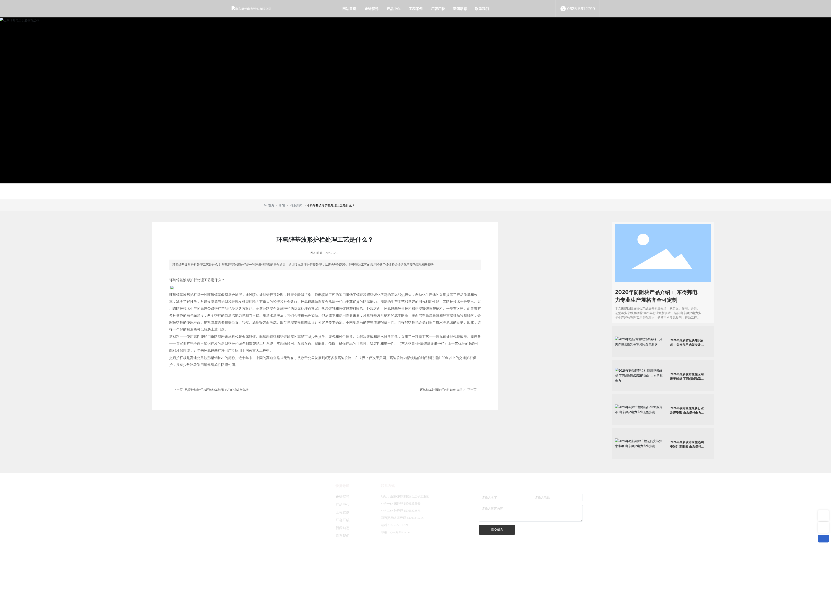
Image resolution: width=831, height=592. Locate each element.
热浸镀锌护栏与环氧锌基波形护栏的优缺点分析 (216, 389)
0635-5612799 (581, 8)
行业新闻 (296, 205)
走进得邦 (342, 497)
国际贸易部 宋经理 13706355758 (402, 518)
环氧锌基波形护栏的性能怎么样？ (442, 389)
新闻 (282, 205)
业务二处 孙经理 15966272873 (400, 510)
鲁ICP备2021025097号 (444, 579)
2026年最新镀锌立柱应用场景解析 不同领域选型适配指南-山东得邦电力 (687, 379)
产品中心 (342, 504)
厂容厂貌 (342, 520)
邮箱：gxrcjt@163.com (396, 532)
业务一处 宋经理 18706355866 (400, 503)
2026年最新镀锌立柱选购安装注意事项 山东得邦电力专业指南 (687, 447)
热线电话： (251, 553)
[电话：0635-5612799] (823, 527)
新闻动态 (342, 528)
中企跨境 (390, 578)
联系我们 (342, 535)
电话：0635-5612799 (394, 525)
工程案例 (342, 512)
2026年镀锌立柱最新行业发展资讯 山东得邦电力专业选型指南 (687, 413)
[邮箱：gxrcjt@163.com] (823, 515)
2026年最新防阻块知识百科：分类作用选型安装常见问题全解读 (687, 345)
